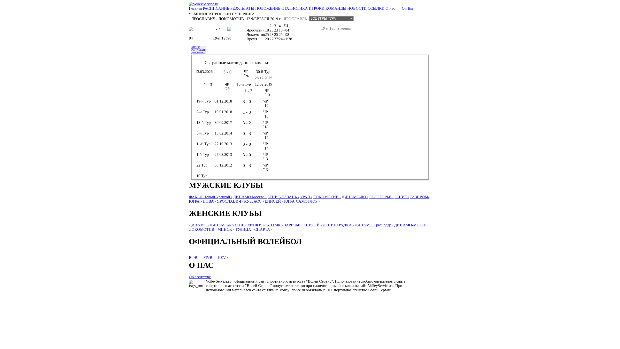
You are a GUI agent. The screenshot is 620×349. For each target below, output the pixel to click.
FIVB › (209, 257)
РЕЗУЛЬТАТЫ (242, 8)
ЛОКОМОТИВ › (327, 197)
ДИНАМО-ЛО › (355, 197)
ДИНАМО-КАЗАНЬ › (228, 225)
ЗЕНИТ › (402, 197)
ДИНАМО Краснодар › (374, 225)
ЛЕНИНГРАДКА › (338, 225)
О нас (390, 8)
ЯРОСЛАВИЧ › (230, 201)
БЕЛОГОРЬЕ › (381, 197)
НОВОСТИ (357, 8)
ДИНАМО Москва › (250, 197)
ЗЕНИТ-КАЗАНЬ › (283, 197)
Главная (195, 8)
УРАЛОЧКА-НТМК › (265, 225)
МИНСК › (225, 229)
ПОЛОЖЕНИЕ (267, 8)
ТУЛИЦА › (244, 229)
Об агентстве (200, 277)
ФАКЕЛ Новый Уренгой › (210, 197)
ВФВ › (194, 257)
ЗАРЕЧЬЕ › (293, 225)
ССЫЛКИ (376, 8)
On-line (407, 8)
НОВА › (209, 201)
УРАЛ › (306, 197)
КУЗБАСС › (254, 201)
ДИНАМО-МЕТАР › (411, 225)
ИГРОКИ (317, 8)
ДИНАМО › (199, 225)
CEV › (223, 257)
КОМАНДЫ (336, 8)
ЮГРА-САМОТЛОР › (302, 201)
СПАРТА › (263, 229)
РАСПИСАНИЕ (216, 8)
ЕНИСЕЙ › (274, 201)
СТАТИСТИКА (294, 8)
